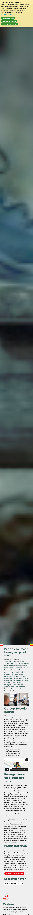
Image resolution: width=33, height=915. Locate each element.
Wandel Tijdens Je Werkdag (14, 883)
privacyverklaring (6, 14)
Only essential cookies (9, 24)
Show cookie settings (9, 21)
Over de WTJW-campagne (14, 874)
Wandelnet (17, 659)
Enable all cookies (8, 18)
